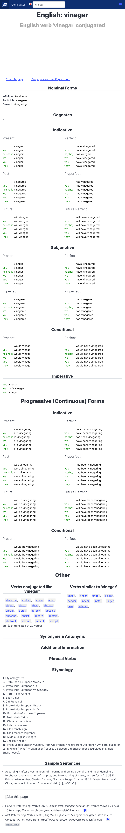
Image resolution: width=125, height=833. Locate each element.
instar (98, 601)
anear (71, 595)
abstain (53, 615)
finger (95, 595)
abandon (11, 600)
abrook (35, 610)
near (70, 606)
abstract (11, 621)
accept (53, 621)
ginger (109, 595)
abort (35, 605)
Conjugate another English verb (50, 79)
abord (22, 605)
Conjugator (18, 4)
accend (25, 621)
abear (39, 600)
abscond (11, 615)
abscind (50, 610)
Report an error (12, 824)
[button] (121, 4)
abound (48, 605)
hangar (72, 601)
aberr (51, 600)
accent (40, 621)
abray (22, 610)
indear (85, 601)
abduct (26, 600)
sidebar (83, 606)
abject (10, 605)
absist (25, 615)
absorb (39, 615)
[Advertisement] (62, 51)
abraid (10, 610)
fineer (83, 595)
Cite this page (14, 79)
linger (110, 601)
